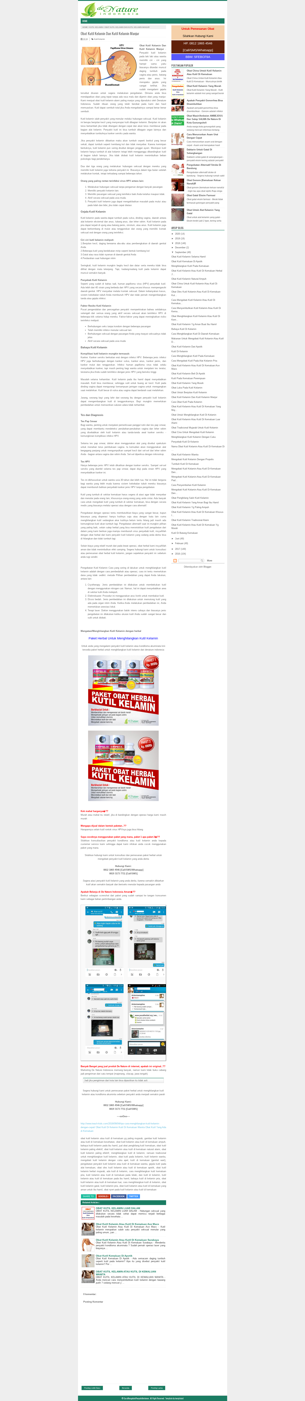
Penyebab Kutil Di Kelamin (185, 441)
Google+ (103, 1196)
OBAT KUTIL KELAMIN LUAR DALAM (118, 1208)
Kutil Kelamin (96, 27)
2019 (178, 238)
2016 (178, 553)
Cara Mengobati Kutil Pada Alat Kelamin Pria (194, 360)
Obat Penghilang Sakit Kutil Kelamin (190, 498)
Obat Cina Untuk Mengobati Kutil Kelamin (192, 432)
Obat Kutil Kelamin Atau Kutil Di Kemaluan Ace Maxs (127, 1224)
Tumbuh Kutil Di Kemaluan (185, 464)
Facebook (119, 1196)
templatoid (179, 1398)
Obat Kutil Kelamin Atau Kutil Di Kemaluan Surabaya (127, 1239)
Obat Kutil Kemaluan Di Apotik (114, 1255)
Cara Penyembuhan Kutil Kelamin (188, 485)
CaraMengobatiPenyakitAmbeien (136, 1398)
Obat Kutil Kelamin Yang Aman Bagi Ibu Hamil (195, 502)
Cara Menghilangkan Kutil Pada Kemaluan (192, 356)
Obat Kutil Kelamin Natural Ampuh (188, 279)
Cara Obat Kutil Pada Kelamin (186, 402)
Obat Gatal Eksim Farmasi (201, 195)
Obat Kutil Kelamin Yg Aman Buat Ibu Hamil (194, 324)
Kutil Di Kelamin (179, 351)
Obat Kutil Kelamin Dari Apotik (186, 346)
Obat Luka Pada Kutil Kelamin (186, 387)
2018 (178, 243)
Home (84, 21)
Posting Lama (157, 1388)
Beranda (125, 1388)
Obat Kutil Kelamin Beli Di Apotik (188, 373)
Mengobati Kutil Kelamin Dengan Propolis (192, 459)
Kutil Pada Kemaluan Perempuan (188, 378)
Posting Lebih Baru (92, 1388)
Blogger (207, 566)
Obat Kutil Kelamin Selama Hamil (188, 256)
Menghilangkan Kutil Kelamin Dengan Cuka (193, 437)
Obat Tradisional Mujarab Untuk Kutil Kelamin (194, 427)
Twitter (133, 1196)
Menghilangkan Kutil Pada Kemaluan (190, 266)
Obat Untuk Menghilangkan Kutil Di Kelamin (193, 414)
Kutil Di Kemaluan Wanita (132, 1127)
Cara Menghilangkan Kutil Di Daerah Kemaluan (195, 333)
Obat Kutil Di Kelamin (107, 1127)
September (181, 252)
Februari (179, 543)
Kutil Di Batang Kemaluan (184, 533)
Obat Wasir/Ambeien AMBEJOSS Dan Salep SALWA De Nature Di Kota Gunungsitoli (205, 119)
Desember (180, 247)
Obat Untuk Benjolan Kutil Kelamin (189, 392)
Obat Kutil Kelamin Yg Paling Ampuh (190, 507)
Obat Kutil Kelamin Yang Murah (204, 86)
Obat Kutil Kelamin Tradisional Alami (190, 520)
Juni (177, 538)
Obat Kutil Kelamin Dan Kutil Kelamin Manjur (194, 397)
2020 (178, 233)
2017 (178, 549)
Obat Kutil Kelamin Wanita (184, 454)
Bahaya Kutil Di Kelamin (183, 329)
